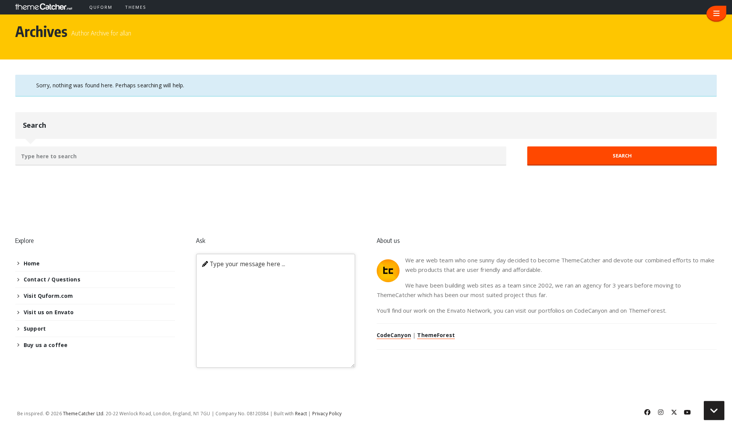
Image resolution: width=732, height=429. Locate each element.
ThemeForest (436, 335)
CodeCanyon (394, 335)
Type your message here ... (248, 264)
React (301, 413)
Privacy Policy (327, 413)
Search (34, 125)
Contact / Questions (52, 279)
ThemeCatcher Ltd (83, 413)
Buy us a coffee (45, 345)
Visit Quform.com (48, 295)
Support (35, 328)
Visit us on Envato (49, 312)
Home (32, 263)
